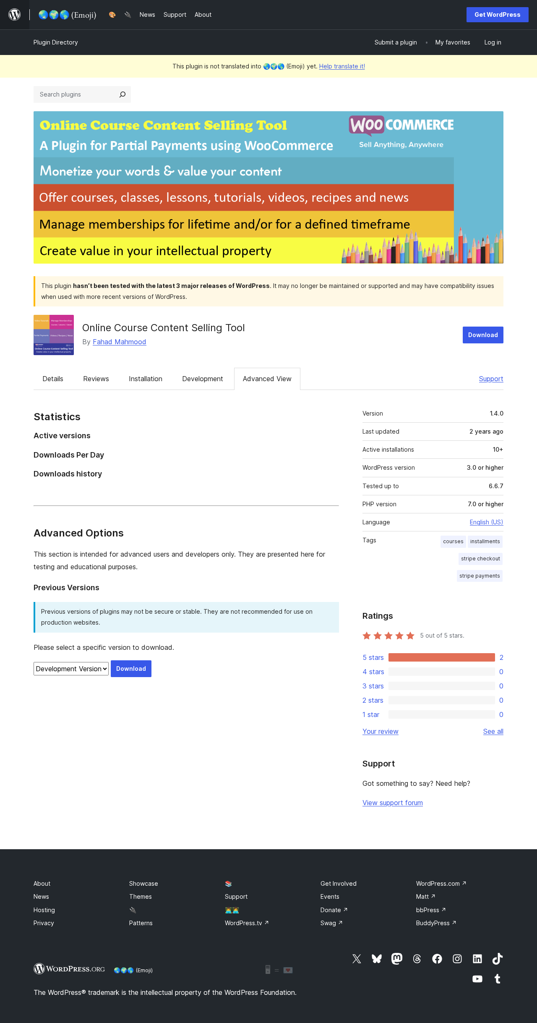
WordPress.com (441, 883)
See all (493, 731)
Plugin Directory (56, 42)
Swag (332, 922)
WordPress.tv (247, 922)
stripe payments (479, 576)
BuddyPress (436, 922)
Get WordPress (497, 14)
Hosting (44, 909)
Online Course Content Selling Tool (163, 328)
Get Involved (339, 883)
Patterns (141, 922)
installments (485, 541)
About (42, 883)
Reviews (96, 378)
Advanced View (267, 378)
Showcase (143, 883)
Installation (145, 378)
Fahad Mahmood (119, 342)
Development (202, 378)
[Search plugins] (122, 94)
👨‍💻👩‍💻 (232, 909)
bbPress (431, 909)
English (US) (486, 522)
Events (330, 896)
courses (453, 541)
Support (491, 378)
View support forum (392, 802)
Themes (140, 896)
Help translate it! (342, 66)
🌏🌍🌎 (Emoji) (133, 970)
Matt (426, 896)
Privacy (44, 922)
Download (483, 334)
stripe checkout (480, 558)
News (41, 896)
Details (52, 378)
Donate (334, 909)
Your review (380, 731)
